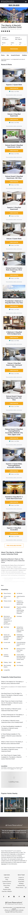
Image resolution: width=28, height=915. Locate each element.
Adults (12, 43)
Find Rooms (14, 49)
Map (8, 55)
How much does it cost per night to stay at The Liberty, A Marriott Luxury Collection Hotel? (12, 695)
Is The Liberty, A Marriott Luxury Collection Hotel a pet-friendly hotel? (12, 721)
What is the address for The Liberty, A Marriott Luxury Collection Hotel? (12, 682)
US (20, 768)
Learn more (3, 60)
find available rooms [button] (14, 545)
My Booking (21, 879)
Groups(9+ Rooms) (15, 55)
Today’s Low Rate (14, 91)
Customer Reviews (6, 881)
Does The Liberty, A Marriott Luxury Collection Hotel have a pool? (11, 709)
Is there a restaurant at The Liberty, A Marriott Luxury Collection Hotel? (12, 715)
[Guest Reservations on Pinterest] (19, 896)
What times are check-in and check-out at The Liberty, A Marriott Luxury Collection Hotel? (12, 703)
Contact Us (21, 877)
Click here (3, 864)
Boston (12, 768)
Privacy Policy (7, 885)
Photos (3, 55)
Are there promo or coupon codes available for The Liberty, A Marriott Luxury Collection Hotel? (11, 757)
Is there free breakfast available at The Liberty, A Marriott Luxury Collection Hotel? (11, 728)
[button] (1, 15)
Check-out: (17, 37)
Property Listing (7, 889)
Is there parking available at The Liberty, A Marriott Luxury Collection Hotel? (11, 735)
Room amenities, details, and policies (14, 95)
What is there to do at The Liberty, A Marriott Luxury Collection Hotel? (12, 742)
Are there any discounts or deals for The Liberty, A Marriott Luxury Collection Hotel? (12, 749)
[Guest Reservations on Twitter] (9, 896)
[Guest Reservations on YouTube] (24, 896)
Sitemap (7, 887)
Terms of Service (7, 883)
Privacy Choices (19, 887)
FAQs (7, 879)
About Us (7, 877)
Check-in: (4, 37)
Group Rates (21, 881)
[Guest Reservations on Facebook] (4, 896)
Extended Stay (21, 885)
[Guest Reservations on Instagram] (14, 896)
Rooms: (4, 43)
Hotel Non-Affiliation (7, 891)
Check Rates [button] (14, 88)
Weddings (24, 55)
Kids (20, 43)
